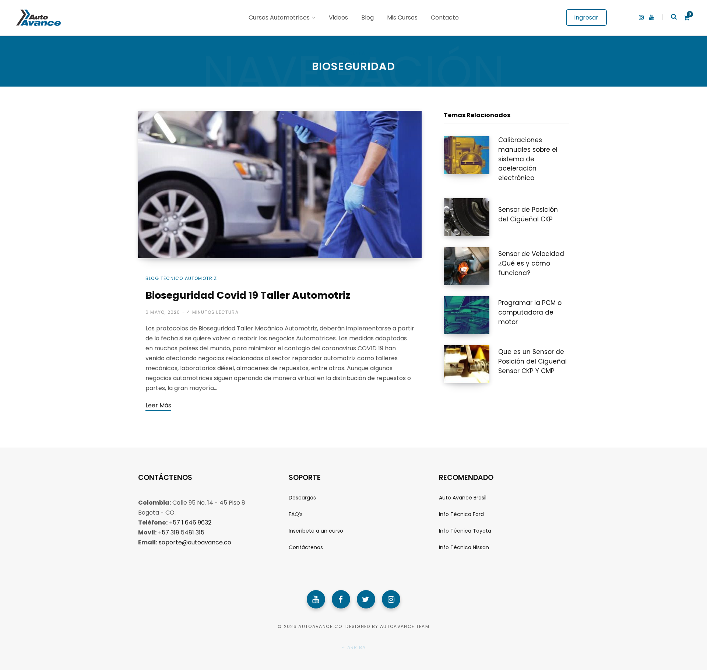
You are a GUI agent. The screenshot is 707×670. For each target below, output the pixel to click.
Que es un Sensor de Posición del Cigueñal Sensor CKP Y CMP (532, 361)
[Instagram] (391, 599)
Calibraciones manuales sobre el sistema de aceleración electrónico (527, 159)
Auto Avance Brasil (462, 497)
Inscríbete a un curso (316, 530)
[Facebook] (341, 599)
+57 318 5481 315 (181, 532)
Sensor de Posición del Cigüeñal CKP (528, 214)
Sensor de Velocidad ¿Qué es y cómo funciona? (531, 263)
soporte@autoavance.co (195, 542)
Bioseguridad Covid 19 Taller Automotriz (248, 295)
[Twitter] (366, 599)
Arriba (356, 647)
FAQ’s (296, 514)
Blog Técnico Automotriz (181, 278)
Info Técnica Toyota (465, 530)
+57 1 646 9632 (190, 522)
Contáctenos (306, 547)
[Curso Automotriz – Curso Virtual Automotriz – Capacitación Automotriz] (37, 18)
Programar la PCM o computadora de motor (530, 312)
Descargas (302, 497)
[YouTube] (316, 599)
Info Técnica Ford (461, 514)
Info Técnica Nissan (464, 547)
